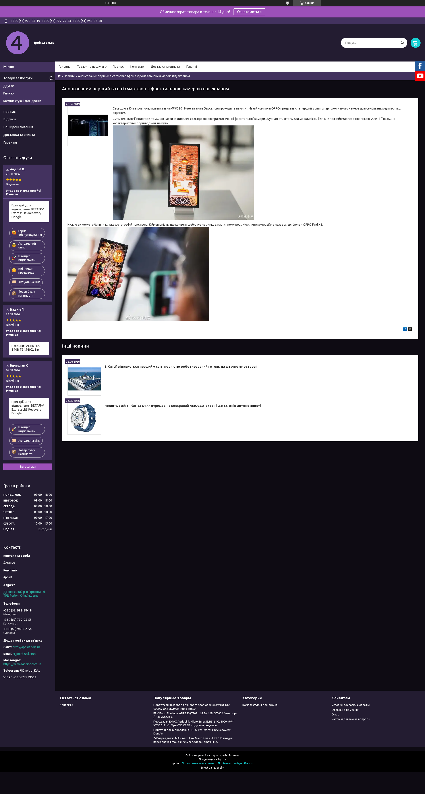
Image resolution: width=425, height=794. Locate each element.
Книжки (8, 93)
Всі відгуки (28, 466)
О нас (335, 714)
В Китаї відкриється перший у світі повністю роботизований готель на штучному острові (180, 366)
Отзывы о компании (345, 709)
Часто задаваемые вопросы (351, 719)
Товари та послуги (90, 66)
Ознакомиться (249, 12)
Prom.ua (234, 755)
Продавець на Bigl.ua (212, 759)
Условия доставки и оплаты (351, 704)
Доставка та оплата (165, 66)
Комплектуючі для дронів (22, 101)
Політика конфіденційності (235, 763)
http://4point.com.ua (27, 647)
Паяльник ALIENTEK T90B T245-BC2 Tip (26, 348)
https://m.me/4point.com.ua (22, 664)
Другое (8, 86)
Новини (69, 76)
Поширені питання (18, 127)
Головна (64, 66)
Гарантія (192, 66)
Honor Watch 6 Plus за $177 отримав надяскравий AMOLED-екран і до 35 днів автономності (182, 406)
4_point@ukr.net (24, 654)
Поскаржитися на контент (199, 763)
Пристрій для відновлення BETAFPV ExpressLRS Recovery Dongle (28, 211)
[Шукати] (402, 43)
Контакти (137, 66)
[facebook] (405, 330)
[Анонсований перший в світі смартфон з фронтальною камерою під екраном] (88, 125)
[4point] (17, 42)
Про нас (118, 66)
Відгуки (9, 119)
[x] (410, 330)
